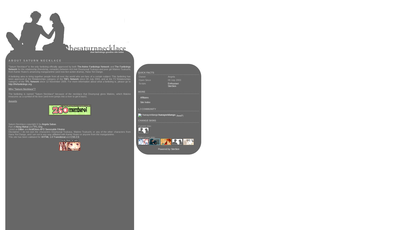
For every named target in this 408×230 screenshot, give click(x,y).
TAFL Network (71, 79)
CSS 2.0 (75, 137)
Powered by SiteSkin (168, 149)
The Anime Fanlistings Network (93, 66)
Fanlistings (100, 52)
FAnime (61, 129)
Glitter (21, 129)
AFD (42, 129)
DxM (92, 52)
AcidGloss (34, 129)
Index (121, 52)
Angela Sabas (49, 124)
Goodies (110, 52)
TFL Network (32, 81)
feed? (180, 115)
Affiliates (144, 97)
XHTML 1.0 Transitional (53, 137)
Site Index (145, 102)
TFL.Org (37, 126)
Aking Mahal (22, 126)
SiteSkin (172, 86)
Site (116, 52)
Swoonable (51, 129)
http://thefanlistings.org (20, 84)
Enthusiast (173, 83)
